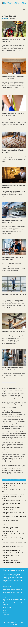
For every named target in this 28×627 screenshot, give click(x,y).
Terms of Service (6, 616)
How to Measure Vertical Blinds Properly (12, 562)
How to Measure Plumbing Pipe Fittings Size (13, 552)
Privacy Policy (6, 614)
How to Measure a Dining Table (10, 520)
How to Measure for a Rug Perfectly (11, 550)
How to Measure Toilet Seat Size (10, 560)
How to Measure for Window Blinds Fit (11, 507)
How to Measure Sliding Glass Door (11, 555)
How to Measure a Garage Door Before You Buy (14, 500)
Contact (5, 612)
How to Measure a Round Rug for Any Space (13, 494)
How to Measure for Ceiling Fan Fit (13, 331)
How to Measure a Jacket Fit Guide (11, 531)
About (4, 610)
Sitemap (16, 624)
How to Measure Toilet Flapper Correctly (12, 557)
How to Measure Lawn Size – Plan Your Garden (14, 483)
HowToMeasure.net (5, 18)
